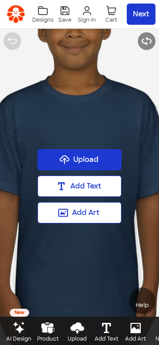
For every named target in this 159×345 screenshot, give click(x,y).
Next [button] (141, 14)
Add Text (85, 186)
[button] (65, 14)
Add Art (85, 212)
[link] (16, 14)
